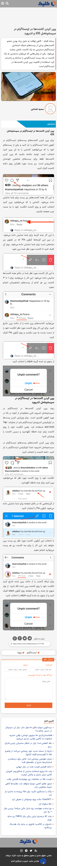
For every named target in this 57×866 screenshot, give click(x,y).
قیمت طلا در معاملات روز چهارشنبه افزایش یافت (29, 779)
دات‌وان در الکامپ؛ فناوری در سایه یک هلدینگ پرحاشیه (31, 826)
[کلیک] (47, 3)
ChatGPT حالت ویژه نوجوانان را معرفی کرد (31, 799)
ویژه (20, 652)
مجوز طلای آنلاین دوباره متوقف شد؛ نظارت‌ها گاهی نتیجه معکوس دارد (28, 785)
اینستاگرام (32, 652)
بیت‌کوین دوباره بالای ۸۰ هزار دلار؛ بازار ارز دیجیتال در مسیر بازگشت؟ (28, 729)
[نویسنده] (50, 109)
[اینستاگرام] (21, 851)
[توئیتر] (25, 639)
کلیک (14, 855)
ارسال (28, 705)
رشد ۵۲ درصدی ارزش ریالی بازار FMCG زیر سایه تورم (29, 818)
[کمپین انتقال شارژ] (28, 124)
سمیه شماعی (37, 109)
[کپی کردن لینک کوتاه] (28, 644)
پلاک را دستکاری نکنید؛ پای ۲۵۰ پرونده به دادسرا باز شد (28, 793)
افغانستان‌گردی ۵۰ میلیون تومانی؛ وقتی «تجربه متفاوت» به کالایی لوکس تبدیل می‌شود (30, 737)
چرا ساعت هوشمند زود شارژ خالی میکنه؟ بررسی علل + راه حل (28, 810)
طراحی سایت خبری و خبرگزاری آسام (25, 861)
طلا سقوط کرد (45, 804)
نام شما (49, 665)
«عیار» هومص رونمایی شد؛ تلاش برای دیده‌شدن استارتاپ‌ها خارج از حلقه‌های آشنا (30, 760)
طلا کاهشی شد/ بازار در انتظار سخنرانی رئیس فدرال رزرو (28, 745)
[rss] (36, 851)
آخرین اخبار (49, 721)
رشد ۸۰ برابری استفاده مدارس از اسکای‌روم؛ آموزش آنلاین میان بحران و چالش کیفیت (29, 773)
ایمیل (25, 665)
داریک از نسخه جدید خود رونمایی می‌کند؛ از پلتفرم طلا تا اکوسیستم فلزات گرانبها (28, 753)
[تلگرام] (29, 639)
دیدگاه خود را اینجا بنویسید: (40, 675)
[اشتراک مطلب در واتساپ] (15, 638)
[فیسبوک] (20, 639)
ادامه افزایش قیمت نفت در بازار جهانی (33, 767)
